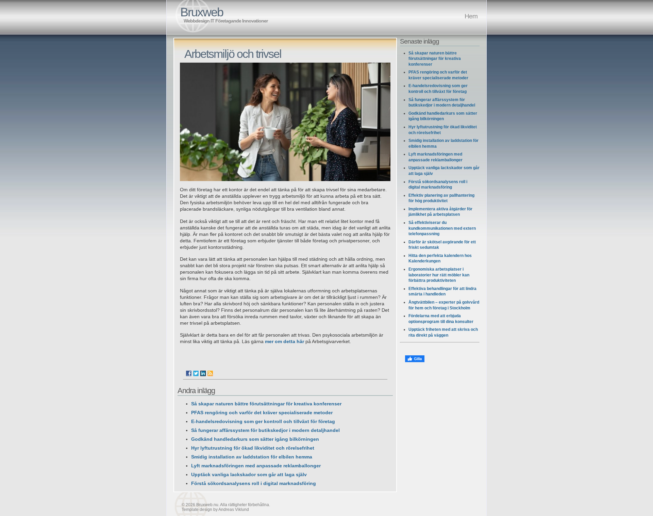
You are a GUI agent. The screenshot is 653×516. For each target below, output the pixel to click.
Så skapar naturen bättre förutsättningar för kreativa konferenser (266, 403)
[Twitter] (196, 373)
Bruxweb (201, 12)
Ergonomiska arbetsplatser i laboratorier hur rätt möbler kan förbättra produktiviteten (438, 275)
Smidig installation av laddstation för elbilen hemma (251, 456)
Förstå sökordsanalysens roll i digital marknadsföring (253, 483)
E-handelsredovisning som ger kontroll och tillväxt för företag (263, 421)
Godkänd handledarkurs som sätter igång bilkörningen (255, 439)
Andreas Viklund (233, 509)
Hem (471, 16)
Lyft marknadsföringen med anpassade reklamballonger (256, 465)
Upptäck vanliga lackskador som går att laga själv (249, 474)
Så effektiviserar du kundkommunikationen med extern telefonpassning (442, 228)
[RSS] (210, 373)
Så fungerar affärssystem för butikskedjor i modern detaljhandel (265, 430)
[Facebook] (188, 373)
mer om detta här (284, 341)
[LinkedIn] (203, 373)
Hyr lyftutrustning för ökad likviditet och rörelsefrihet (252, 448)
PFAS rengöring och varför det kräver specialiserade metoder (262, 412)
